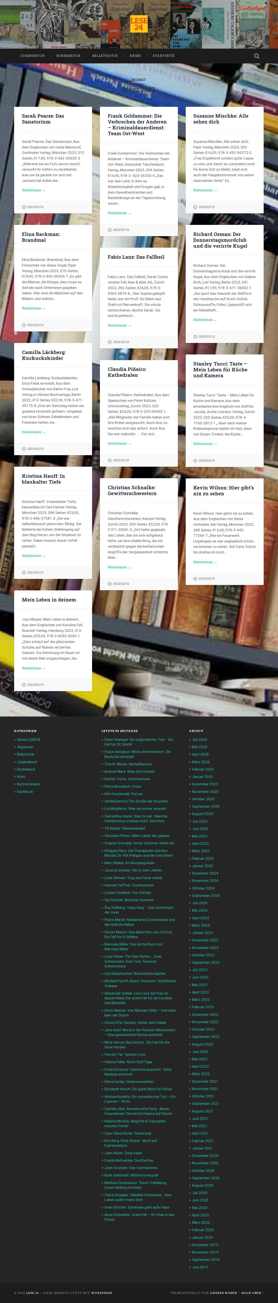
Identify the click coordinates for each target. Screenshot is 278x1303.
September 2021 (206, 1103)
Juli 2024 (199, 903)
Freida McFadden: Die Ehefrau (128, 1160)
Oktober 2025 (203, 799)
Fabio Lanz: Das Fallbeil (136, 257)
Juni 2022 (200, 1051)
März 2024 (201, 925)
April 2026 (200, 754)
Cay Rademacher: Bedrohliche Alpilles (135, 973)
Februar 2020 (203, 1230)
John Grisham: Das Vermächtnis (130, 1168)
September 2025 (206, 806)
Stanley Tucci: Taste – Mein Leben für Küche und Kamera (220, 369)
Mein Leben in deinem (49, 599)
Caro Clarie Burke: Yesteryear (128, 1133)
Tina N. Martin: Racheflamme (127, 764)
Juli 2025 (199, 821)
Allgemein (25, 747)
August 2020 (202, 1185)
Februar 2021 (203, 1141)
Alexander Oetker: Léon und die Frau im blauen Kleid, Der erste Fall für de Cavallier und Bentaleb (138, 998)
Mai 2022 (199, 1059)
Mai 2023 (199, 985)
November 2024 (205, 880)
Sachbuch (25, 791)
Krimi (135, 56)
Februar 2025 (203, 858)
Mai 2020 (199, 1208)
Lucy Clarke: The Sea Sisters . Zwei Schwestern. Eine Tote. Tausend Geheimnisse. (132, 961)
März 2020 (201, 1222)
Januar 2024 (202, 933)
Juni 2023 (200, 977)
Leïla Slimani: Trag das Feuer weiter (133, 878)
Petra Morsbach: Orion (122, 786)
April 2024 (200, 918)
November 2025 (205, 791)
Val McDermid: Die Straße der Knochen (136, 801)
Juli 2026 (199, 739)
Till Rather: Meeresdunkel (124, 828)
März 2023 (201, 999)
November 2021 (205, 1089)
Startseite (164, 56)
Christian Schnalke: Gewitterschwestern (132, 490)
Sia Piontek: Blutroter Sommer (129, 900)
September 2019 (206, 1259)
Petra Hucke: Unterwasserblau (129, 1081)
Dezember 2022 (205, 1014)
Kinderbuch (68, 56)
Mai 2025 (199, 836)
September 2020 (206, 1178)
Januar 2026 (202, 776)
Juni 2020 (200, 1200)
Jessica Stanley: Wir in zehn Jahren (133, 870)
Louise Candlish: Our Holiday (127, 892)
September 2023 (206, 962)
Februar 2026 (203, 769)
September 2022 (206, 1036)
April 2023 (200, 992)
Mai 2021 (199, 1126)
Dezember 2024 (205, 873)
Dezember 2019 (205, 1245)
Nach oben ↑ (252, 1293)
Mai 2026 (199, 747)
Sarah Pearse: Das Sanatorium (43, 118)
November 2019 (205, 1252)
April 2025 (200, 843)
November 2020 (205, 1163)
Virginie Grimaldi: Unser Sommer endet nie (139, 843)
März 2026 (201, 762)
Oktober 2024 (203, 888)
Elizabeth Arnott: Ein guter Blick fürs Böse (138, 1089)
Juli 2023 (199, 970)
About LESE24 (28, 739)
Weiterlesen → (34, 190)
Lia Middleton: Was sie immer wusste (134, 808)
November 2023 (205, 948)
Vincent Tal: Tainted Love (124, 1054)
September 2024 (206, 895)
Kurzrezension (28, 784)
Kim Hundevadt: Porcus (123, 794)
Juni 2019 (200, 1267)
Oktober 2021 (203, 1096)
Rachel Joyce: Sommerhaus (127, 779)
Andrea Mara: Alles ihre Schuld (129, 771)
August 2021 (202, 1111)
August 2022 (202, 1044)
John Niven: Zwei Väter (123, 1153)
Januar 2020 (202, 1237)
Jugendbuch (32, 56)
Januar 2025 (202, 866)
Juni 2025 (200, 829)
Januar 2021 (202, 1148)
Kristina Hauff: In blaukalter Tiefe (43, 479)
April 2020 (200, 1215)
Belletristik (105, 56)
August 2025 (202, 814)
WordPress (101, 1293)
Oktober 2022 (203, 1029)
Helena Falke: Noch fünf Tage (128, 1062)
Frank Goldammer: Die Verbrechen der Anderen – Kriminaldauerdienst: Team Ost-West (137, 124)
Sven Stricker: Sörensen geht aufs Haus (136, 1207)
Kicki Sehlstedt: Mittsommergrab (131, 1175)
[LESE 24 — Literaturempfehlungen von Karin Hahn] (139, 24)
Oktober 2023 (203, 955)
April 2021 (200, 1133)
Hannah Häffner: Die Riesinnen (129, 885)
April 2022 (200, 1066)
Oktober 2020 (203, 1170)
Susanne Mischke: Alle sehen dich (220, 118)
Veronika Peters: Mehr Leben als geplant (137, 836)
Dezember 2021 (205, 1081)
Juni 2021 (200, 1118)
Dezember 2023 (205, 940)
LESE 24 (32, 1293)
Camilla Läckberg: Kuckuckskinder (44, 355)
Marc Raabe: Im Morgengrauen (129, 863)
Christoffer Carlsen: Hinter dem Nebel (135, 1022)
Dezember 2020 (205, 1155)
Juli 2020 (199, 1193)
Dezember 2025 (205, 784)
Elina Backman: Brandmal (41, 237)
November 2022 (205, 1022)
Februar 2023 (203, 1007)
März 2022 (201, 1074)
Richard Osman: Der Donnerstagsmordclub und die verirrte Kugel (220, 240)
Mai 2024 (199, 910)
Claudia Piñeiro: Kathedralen (127, 372)
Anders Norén (223, 1293)
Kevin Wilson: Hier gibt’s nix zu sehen (223, 490)
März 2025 (201, 851)
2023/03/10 (35, 207)
